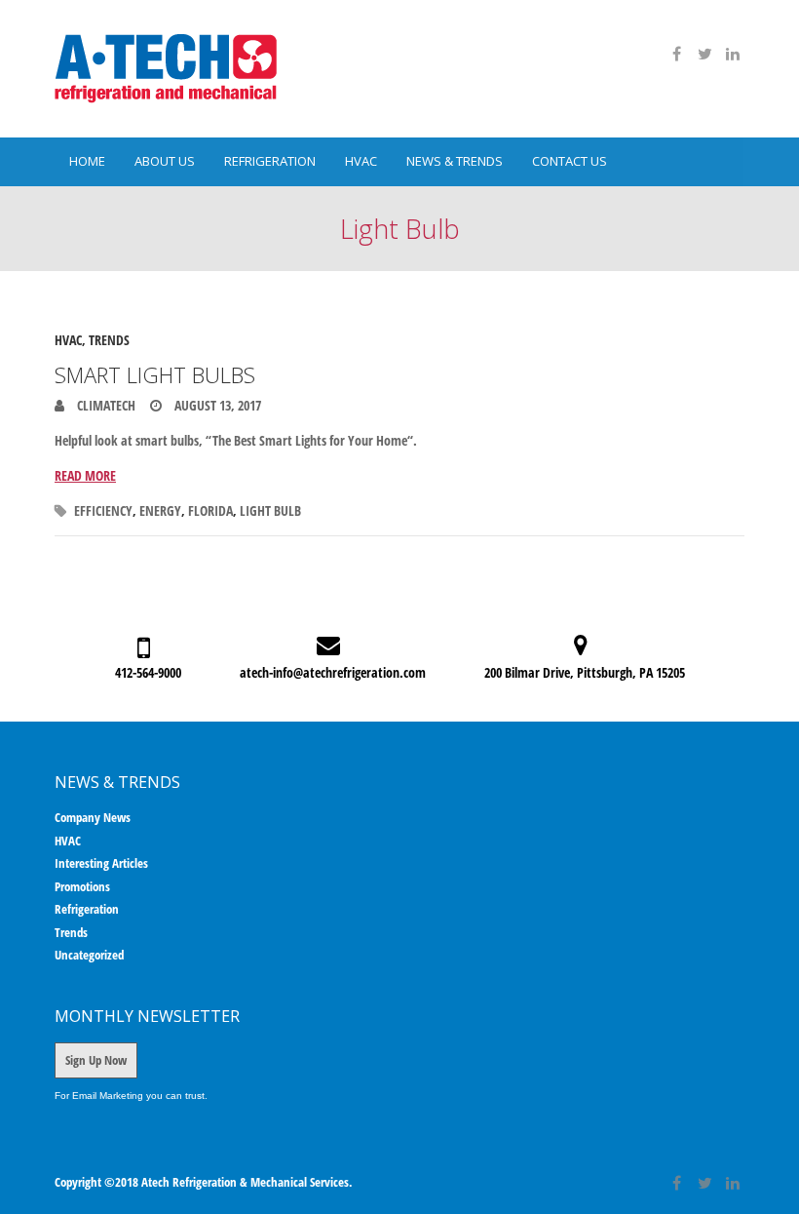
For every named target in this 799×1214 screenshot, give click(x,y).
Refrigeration (270, 161)
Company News (93, 817)
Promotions (82, 886)
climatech (104, 405)
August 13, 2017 (216, 405)
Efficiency (103, 510)
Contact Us (569, 161)
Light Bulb (270, 510)
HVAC (361, 161)
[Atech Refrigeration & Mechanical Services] (166, 68)
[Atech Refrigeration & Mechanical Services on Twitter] (704, 53)
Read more (85, 475)
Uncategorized (89, 954)
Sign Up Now (96, 1060)
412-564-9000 (148, 672)
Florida (210, 510)
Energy (160, 510)
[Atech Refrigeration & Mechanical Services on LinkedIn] (732, 53)
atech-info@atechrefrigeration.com (333, 672)
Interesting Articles (101, 863)
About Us (164, 161)
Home (87, 161)
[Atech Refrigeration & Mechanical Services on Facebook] (676, 53)
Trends (109, 340)
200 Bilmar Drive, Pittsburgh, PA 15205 (584, 672)
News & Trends (454, 161)
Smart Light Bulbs (155, 374)
